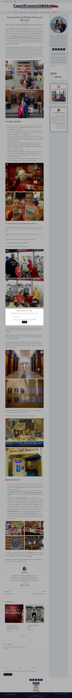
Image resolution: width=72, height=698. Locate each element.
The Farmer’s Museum (29, 492)
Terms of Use (65, 693)
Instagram (30, 556)
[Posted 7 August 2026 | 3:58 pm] (63, 125)
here (16, 33)
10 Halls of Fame (32, 552)
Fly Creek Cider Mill (20, 497)
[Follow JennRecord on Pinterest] (28, 585)
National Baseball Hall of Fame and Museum (21, 36)
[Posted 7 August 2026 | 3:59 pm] (58, 125)
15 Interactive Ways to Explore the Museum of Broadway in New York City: (13, 627)
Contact (11, 1)
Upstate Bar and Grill (30, 513)
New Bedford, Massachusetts (39, 592)
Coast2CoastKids (59, 113)
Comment (6, 648)
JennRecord (24, 572)
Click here (64, 44)
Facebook (13, 556)
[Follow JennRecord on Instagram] (26, 585)
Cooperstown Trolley (14, 490)
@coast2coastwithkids (59, 89)
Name (5, 667)
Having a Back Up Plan (9, 592)
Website (34, 667)
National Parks (45, 12)
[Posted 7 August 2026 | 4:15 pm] (63, 118)
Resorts (54, 12)
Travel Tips (24, 12)
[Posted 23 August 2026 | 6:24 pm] (58, 118)
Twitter (24, 556)
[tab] (22, 635)
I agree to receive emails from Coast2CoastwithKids (25, 319)
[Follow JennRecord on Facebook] (21, 585)
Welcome (6, 1)
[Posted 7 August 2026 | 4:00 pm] (54, 121)
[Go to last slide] (7, 619)
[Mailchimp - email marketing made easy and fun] (57, 77)
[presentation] (14, 613)
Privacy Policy (58, 693)
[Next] (42, 619)
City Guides (33, 12)
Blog (16, 12)
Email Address (53, 66)
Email (20, 667)
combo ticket (23, 127)
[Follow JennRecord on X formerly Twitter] (23, 585)
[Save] (7, 62)
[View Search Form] (15, 1)
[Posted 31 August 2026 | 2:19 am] (54, 116)
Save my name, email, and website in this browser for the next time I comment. (20, 671)
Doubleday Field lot (19, 487)
